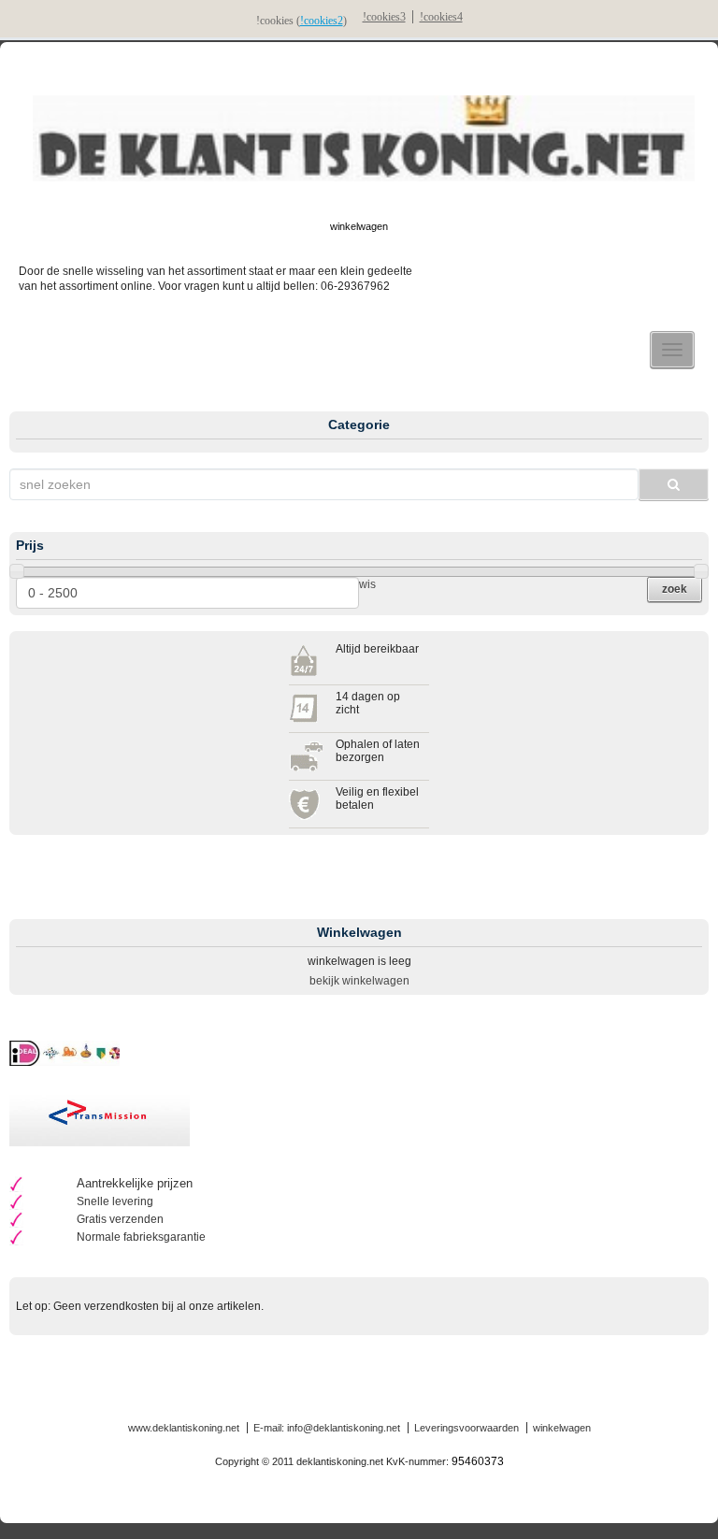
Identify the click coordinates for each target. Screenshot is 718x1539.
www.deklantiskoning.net (183, 1427)
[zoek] (674, 484)
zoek (674, 589)
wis (367, 584)
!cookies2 (321, 20)
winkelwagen (359, 226)
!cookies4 (441, 16)
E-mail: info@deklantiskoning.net (326, 1427)
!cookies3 (384, 16)
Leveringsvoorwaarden (466, 1427)
